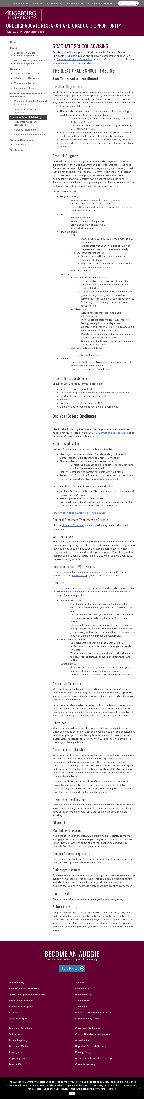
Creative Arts (82, 988)
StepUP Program (18, 1018)
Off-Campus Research (26, 78)
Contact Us (17, 150)
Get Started (69, 968)
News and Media (18, 1046)
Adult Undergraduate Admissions (27, 994)
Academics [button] (55, 3)
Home (13, 42)
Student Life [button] (76, 3)
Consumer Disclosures (87, 1028)
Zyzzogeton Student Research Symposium (26, 54)
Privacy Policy (82, 1052)
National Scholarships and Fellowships (26, 95)
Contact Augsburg (85, 1064)
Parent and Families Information (93, 1012)
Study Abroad (82, 1000)
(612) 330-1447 (14, 32)
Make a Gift (15, 1064)
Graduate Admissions (21, 1000)
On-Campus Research (26, 73)
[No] (139, 1088)
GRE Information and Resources (26, 123)
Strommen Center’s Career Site (74, 59)
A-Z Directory (16, 982)
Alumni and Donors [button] (101, 3)
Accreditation (82, 1040)
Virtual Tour (15, 1034)
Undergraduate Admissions (24, 988)
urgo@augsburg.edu (34, 32)
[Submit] (136, 3)
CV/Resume (20, 144)
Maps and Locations (20, 1028)
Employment (16, 1052)
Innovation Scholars (25, 88)
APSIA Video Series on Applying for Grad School (79, 512)
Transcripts (81, 1006)
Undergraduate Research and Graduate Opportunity (63, 25)
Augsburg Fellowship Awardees (25, 110)
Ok (72, 1094)
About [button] (38, 4)
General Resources (21, 139)
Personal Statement (25, 129)
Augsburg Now (17, 1058)
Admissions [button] (21, 3)
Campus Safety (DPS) (87, 1018)
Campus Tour (16, 1012)
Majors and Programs (21, 1006)
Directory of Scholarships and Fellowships (30, 102)
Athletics (79, 982)
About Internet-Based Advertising (93, 1058)
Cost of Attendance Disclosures (92, 1034)
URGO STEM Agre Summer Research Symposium (29, 62)
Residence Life (83, 994)
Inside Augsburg (18, 1040)
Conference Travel (24, 83)
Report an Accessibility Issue (91, 1046)
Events (14, 48)
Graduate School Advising (25, 117)
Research (15, 68)
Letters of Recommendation (29, 134)
